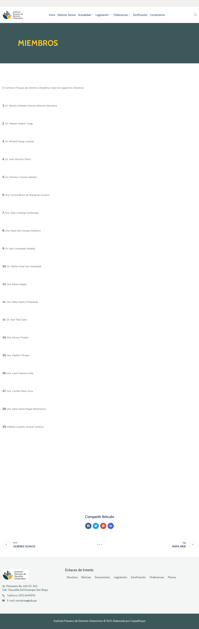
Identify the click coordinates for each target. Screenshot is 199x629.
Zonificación (140, 14)
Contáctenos (157, 14)
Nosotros (72, 577)
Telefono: (21, 595)
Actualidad (84, 14)
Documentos (102, 577)
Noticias (86, 577)
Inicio (52, 14)
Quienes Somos (67, 14)
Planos (172, 577)
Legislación (102, 14)
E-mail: (22, 600)
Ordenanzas (121, 14)
